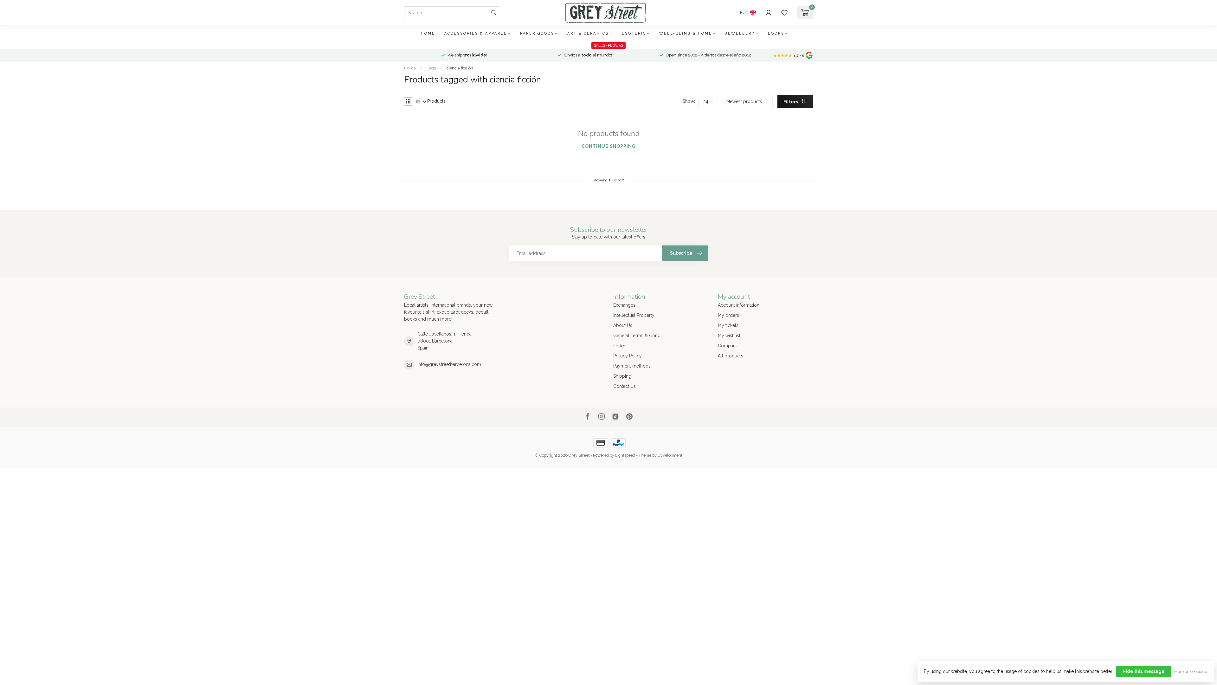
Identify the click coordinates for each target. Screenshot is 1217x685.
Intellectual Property (633, 315)
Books (776, 33)
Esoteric (634, 33)
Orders (620, 345)
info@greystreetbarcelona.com (449, 364)
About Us (622, 325)
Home (428, 33)
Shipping (622, 376)
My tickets (728, 325)
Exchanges (624, 305)
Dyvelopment (670, 455)
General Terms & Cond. (637, 335)
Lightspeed (625, 455)
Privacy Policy (627, 355)
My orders (728, 315)
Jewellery (740, 33)
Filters (791, 101)
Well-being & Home (685, 33)
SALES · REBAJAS (608, 45)
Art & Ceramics (588, 33)
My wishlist (729, 335)
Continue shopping (609, 146)
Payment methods (632, 366)
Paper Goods (537, 33)
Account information (738, 305)
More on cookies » (1190, 671)
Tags (431, 67)
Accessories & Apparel (475, 33)
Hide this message (1144, 671)
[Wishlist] (784, 12)
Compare (727, 345)
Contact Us (624, 386)
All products (730, 355)
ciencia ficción (460, 67)
